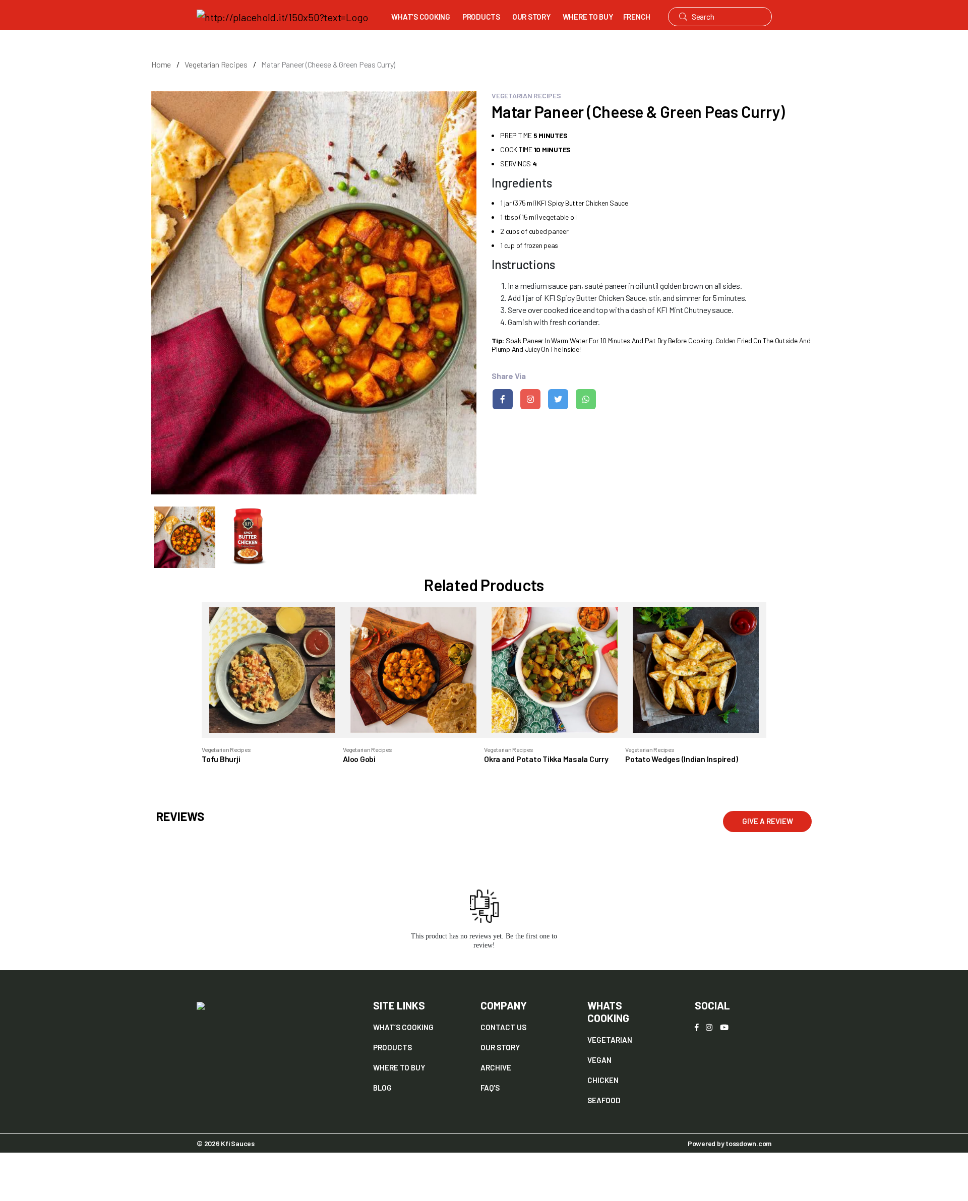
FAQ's (490, 1087)
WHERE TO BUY (588, 16)
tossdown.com (748, 1143)
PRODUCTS (481, 16)
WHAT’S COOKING (420, 16)
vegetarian (609, 1039)
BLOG (382, 1087)
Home (161, 64)
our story (500, 1047)
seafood (604, 1100)
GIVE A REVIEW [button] (767, 821)
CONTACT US (503, 1027)
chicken (603, 1080)
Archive (495, 1067)
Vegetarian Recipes (216, 64)
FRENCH (637, 16)
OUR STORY (531, 16)
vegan (599, 1059)
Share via (509, 376)
